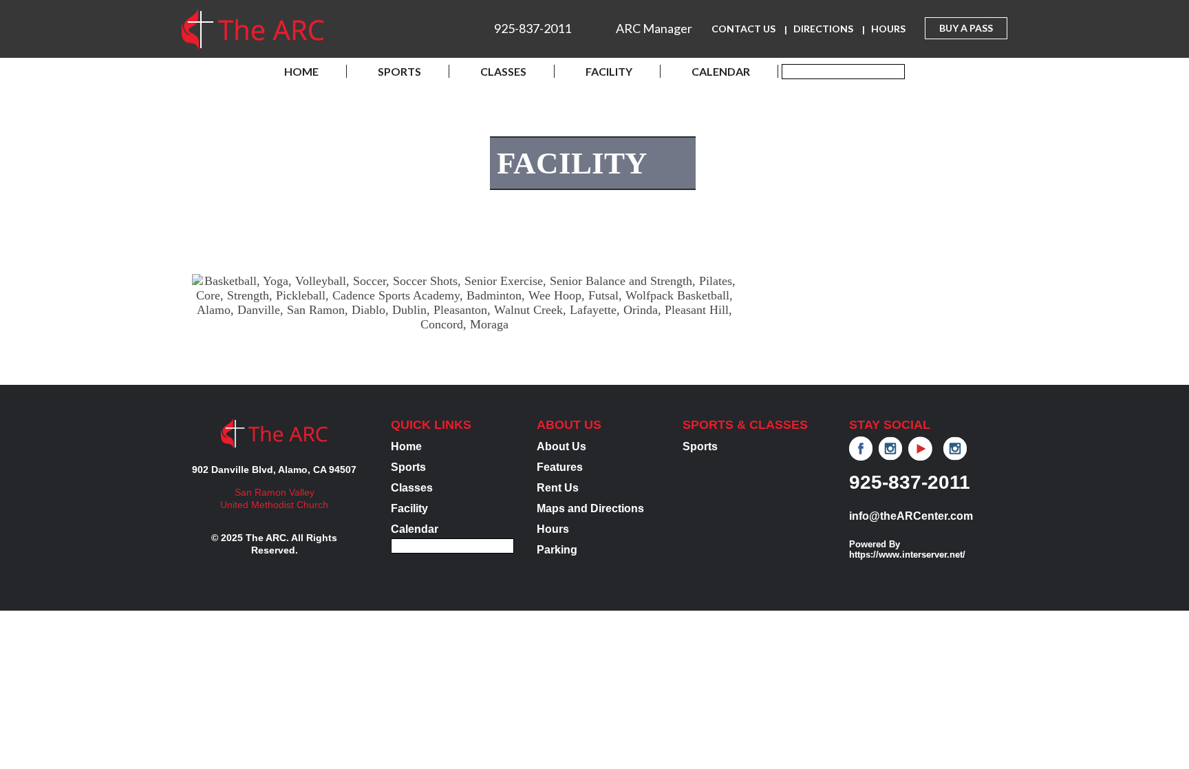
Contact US (743, 28)
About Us (561, 446)
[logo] (253, 32)
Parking (557, 550)
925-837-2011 (532, 28)
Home (301, 71)
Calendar (721, 71)
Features (560, 467)
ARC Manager (654, 28)
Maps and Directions (590, 508)
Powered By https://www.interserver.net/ (907, 549)
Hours (888, 28)
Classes (503, 71)
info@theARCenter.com (911, 516)
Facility (609, 71)
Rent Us (558, 488)
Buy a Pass (966, 28)
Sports (399, 71)
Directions (823, 28)
